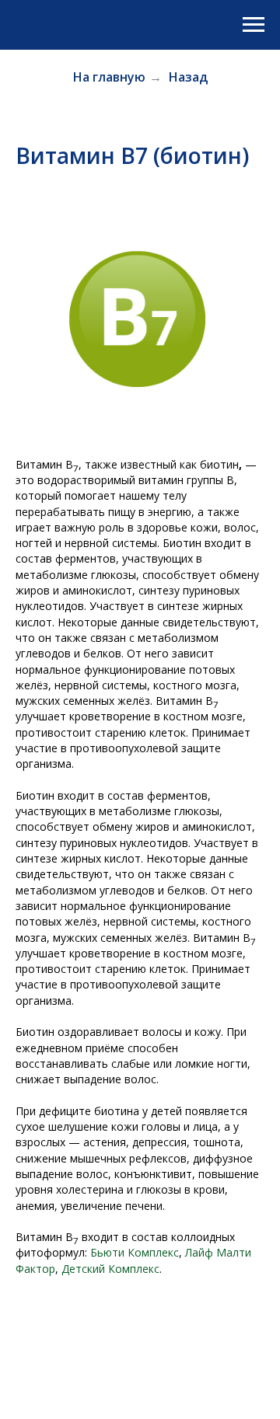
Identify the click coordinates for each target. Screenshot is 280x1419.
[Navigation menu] (253, 25)
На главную (109, 77)
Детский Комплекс (110, 1268)
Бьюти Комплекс (134, 1252)
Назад (188, 77)
